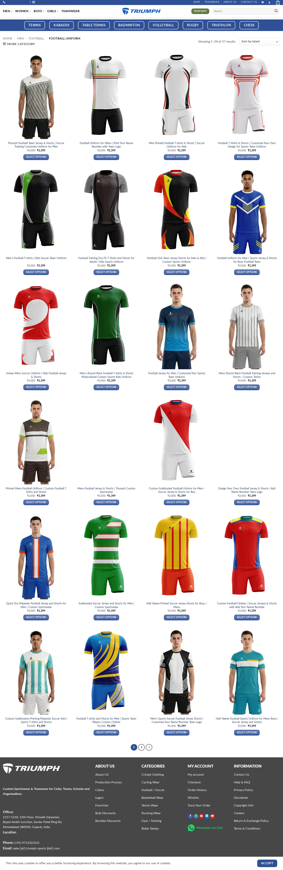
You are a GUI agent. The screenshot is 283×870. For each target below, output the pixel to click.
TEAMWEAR (211, 2)
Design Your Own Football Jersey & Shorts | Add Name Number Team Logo (246, 490)
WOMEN (21, 11)
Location (9, 832)
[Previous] (10, 28)
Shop (196, 2)
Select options (36, 157)
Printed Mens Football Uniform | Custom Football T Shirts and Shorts (36, 490)
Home (7, 38)
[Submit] (276, 11)
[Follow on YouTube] (212, 816)
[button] (269, 2)
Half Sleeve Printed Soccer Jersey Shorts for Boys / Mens (176, 605)
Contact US (249, 2)
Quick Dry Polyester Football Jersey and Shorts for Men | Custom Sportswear (36, 605)
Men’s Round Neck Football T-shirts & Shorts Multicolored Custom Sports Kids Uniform (106, 375)
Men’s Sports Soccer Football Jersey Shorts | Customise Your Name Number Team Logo (176, 720)
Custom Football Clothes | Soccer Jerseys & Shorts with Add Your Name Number (247, 605)
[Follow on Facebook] (190, 816)
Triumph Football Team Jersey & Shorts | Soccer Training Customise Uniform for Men (36, 145)
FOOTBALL (36, 38)
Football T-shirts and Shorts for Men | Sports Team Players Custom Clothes (106, 720)
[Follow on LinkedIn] (206, 816)
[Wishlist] (262, 2)
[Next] (272, 28)
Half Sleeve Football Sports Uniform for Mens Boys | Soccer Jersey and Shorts (247, 720)
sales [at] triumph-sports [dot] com (54, 2)
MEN (6, 11)
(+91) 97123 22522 (17, 2)
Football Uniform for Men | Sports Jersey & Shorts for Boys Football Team (247, 260)
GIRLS (51, 11)
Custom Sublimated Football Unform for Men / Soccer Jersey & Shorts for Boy (177, 490)
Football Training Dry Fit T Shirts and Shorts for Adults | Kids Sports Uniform (106, 260)
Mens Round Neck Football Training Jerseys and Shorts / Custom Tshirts (247, 375)
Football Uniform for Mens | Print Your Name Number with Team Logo (106, 145)
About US (230, 2)
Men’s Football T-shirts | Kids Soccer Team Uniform (36, 258)
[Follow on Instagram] (195, 816)
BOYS (38, 11)
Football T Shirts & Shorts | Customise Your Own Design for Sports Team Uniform (247, 145)
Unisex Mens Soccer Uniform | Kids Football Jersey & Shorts (36, 375)
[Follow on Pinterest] (201, 816)
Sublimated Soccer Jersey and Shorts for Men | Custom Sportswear (106, 605)
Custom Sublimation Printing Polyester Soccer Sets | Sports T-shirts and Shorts (36, 720)
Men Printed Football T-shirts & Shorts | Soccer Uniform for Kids (177, 145)
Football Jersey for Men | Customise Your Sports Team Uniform (176, 375)
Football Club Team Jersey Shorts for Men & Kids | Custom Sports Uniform (176, 260)
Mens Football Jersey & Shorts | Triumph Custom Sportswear (106, 490)
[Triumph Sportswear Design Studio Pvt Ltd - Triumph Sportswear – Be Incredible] (141, 11)
